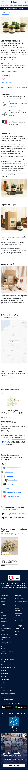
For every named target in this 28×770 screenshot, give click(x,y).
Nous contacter (19, 621)
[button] (4, 513)
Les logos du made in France (6, 638)
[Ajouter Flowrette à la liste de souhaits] (16, 539)
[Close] (24, 735)
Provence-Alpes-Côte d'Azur (8, 693)
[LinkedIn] (13, 713)
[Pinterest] (21, 713)
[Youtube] (18, 713)
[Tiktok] (25, 713)
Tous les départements (7, 699)
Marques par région (7, 659)
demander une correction (18, 439)
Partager (14, 71)
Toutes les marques (7, 82)
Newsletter (4, 621)
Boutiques (3, 607)
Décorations (20, 12)
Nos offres (17, 631)
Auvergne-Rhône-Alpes (6, 690)
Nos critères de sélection (19, 609)
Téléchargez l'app (14, 703)
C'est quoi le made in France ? (6, 629)
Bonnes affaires (5, 5)
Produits (3, 604)
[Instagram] (10, 713)
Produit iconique (17, 87)
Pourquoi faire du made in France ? (6, 647)
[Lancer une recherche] (25, 2)
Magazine (3, 615)
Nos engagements (19, 606)
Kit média (17, 618)
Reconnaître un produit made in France (6, 633)
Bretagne (3, 682)
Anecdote (24, 87)
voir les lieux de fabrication (13, 98)
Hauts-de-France (5, 673)
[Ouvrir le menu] (3, 2)
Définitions (3, 618)
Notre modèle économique (18, 614)
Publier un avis (14, 378)
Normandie (3, 670)
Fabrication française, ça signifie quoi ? (7, 652)
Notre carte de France (6, 612)
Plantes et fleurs (5, 14)
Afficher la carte (14, 341)
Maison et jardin (18, 5)
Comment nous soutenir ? (21, 602)
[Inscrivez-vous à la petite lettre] (3, 713)
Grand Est (3, 676)
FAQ (16, 634)
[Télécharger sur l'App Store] (7, 707)
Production (3, 87)
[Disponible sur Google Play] (21, 707)
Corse (2, 696)
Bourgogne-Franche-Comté (8, 667)
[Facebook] (6, 713)
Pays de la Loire (5, 679)
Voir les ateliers (12, 106)
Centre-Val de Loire (6, 664)
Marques (7, 12)
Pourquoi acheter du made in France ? (6, 643)
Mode (11, 5)
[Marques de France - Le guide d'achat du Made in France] (14, 2)
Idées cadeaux (4, 610)
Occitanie (3, 688)
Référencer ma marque (20, 628)
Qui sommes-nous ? (20, 598)
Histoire (10, 87)
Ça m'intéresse (14, 765)
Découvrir (20, 8)
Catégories (3, 598)
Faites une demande (6, 442)
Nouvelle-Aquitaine (5, 685)
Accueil (2, 12)
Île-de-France (4, 662)
